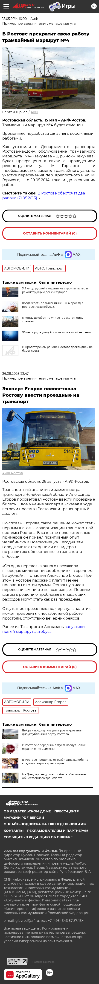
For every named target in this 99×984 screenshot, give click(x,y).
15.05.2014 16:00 (14, 19)
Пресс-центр (66, 811)
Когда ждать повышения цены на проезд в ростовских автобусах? (52, 304)
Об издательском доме (27, 811)
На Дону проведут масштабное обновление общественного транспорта (54, 776)
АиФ (34, 112)
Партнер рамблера (43, 961)
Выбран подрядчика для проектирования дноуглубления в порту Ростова (52, 732)
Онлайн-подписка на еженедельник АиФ (45, 824)
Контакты (13, 831)
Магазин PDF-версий (24, 818)
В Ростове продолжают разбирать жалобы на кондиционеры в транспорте (55, 761)
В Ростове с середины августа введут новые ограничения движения (54, 746)
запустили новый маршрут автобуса (43, 629)
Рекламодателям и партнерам (57, 831)
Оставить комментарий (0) (50, 233)
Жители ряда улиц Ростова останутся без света (56, 332)
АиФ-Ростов (12, 473)
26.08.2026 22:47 (15, 374)
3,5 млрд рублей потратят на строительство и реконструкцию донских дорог (55, 290)
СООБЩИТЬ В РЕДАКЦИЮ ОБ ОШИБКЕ (38, 837)
